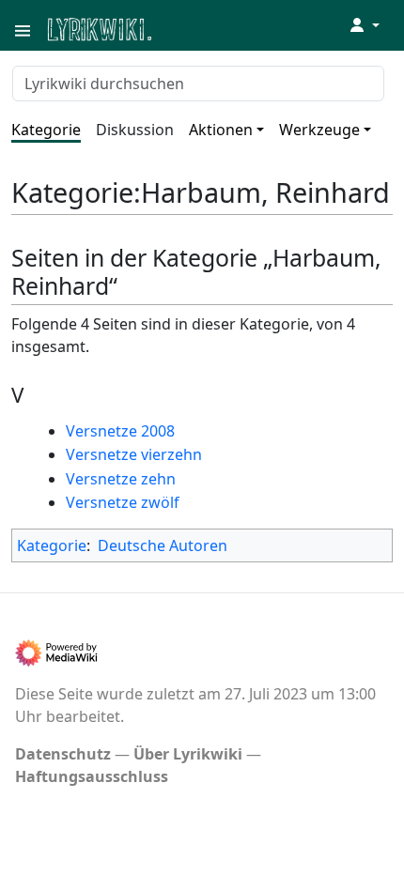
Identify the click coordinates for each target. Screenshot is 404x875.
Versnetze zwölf (122, 502)
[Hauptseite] (190, 27)
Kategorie (46, 129)
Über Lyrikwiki (187, 754)
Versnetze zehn (121, 478)
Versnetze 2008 (120, 431)
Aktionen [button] (221, 129)
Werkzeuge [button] (319, 129)
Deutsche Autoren (162, 545)
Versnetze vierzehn (134, 454)
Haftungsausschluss (91, 776)
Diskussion (135, 129)
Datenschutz (63, 754)
